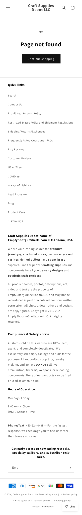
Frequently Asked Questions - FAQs (30, 140)
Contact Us (15, 104)
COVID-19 (14, 176)
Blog (11, 203)
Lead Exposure (17, 194)
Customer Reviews (20, 158)
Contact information (43, 506)
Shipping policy (62, 500)
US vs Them (15, 167)
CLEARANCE (15, 221)
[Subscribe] (69, 467)
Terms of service (42, 500)
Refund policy (70, 494)
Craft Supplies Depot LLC (26, 494)
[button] (8, 7)
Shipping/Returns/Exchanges (26, 131)
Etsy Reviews (16, 149)
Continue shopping (41, 59)
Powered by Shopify (49, 494)
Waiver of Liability (19, 185)
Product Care (16, 212)
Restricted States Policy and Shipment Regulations (40, 122)
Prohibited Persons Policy (24, 113)
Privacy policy (22, 500)
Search (12, 95)
